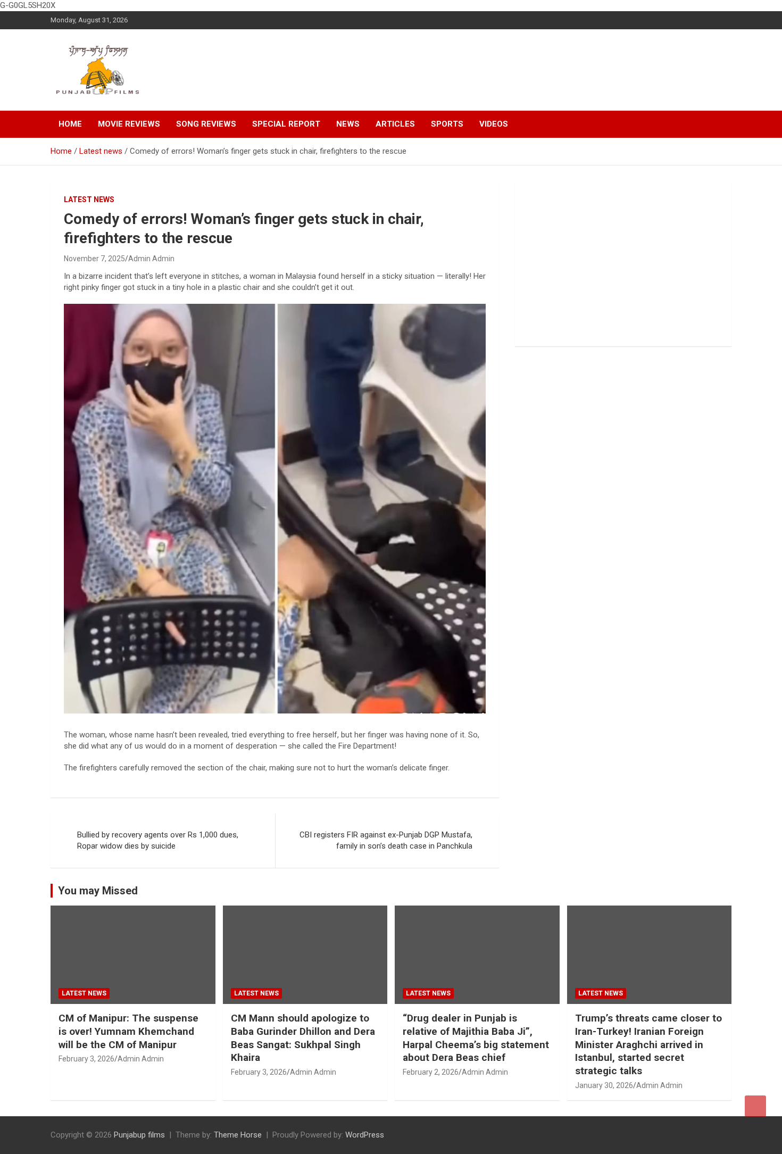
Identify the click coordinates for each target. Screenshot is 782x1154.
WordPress (364, 1135)
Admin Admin (151, 258)
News (348, 124)
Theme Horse (238, 1135)
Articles (395, 124)
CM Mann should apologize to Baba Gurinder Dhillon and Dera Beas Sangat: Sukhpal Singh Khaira (303, 1038)
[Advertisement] (623, 263)
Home (70, 124)
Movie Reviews (129, 124)
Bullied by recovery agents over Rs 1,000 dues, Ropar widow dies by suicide (157, 840)
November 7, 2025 (94, 258)
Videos (493, 124)
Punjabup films (139, 1135)
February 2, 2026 (431, 1072)
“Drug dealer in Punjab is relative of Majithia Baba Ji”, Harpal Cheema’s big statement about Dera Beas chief (476, 1038)
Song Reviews (206, 124)
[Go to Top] (755, 1106)
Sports (447, 124)
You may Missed (98, 890)
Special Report (286, 124)
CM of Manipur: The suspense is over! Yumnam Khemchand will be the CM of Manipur (128, 1031)
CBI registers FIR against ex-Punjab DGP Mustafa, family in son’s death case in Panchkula (386, 840)
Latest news (89, 199)
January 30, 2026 (604, 1085)
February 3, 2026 (86, 1059)
